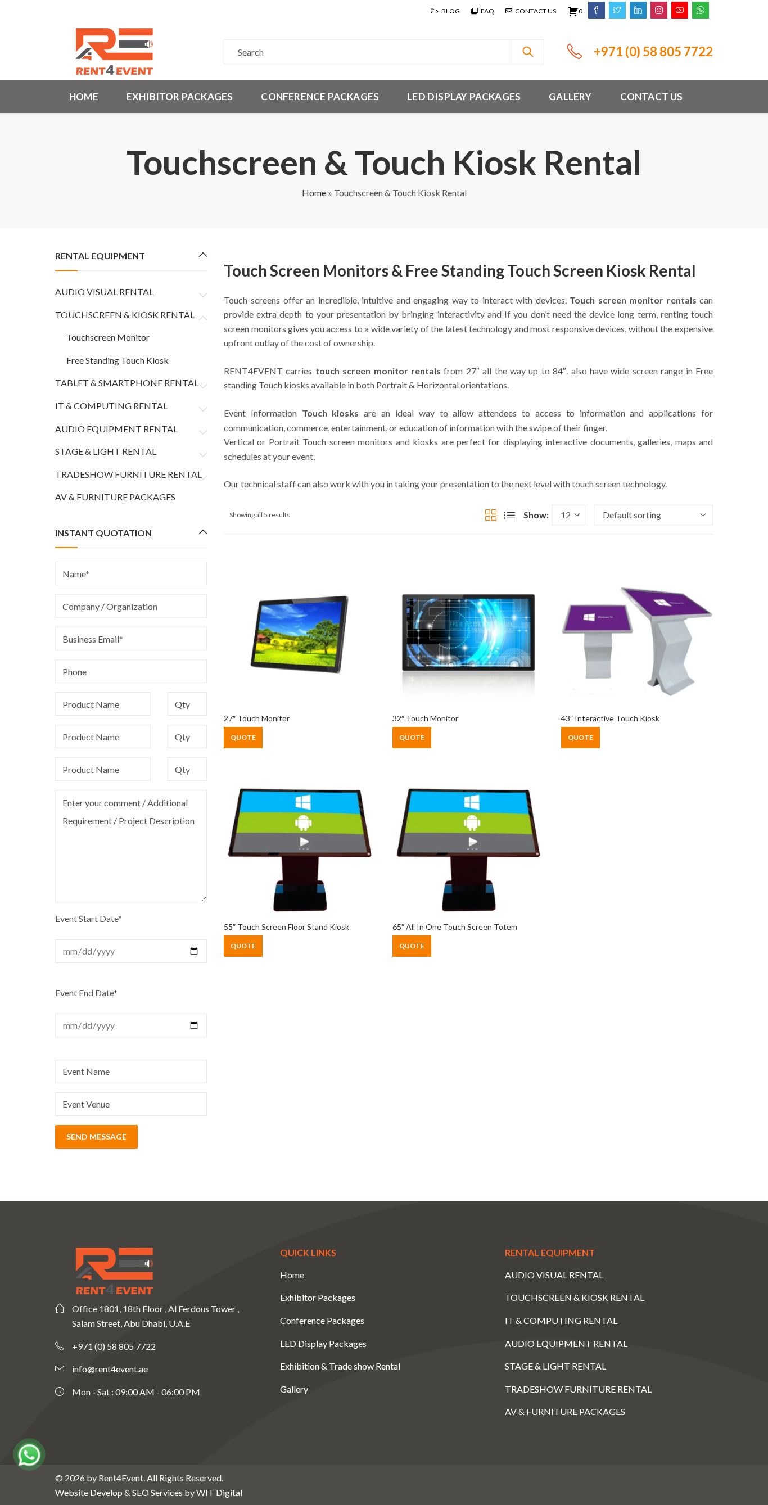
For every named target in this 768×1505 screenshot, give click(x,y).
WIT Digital (219, 1492)
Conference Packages (322, 1320)
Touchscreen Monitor (108, 337)
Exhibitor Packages (317, 1297)
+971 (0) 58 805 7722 (653, 51)
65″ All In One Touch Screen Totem (454, 927)
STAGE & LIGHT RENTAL (105, 451)
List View (509, 515)
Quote (243, 737)
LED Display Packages (323, 1343)
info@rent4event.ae (110, 1368)
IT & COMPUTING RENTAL (111, 405)
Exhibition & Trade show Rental (340, 1366)
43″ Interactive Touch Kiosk (610, 718)
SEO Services (157, 1492)
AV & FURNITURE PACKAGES (115, 496)
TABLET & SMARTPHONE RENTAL (126, 382)
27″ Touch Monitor (257, 718)
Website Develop (89, 1492)
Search (528, 51)
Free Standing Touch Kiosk (117, 360)
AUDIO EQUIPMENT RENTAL (116, 428)
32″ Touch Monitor (425, 718)
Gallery (294, 1389)
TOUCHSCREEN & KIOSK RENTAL (125, 314)
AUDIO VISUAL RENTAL (104, 291)
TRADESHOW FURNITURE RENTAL (128, 474)
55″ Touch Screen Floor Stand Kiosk (286, 927)
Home (314, 192)
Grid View (490, 515)
